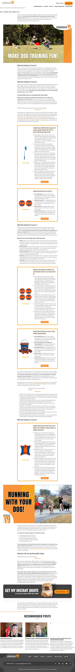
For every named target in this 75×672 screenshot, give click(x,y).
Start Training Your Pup (26, 611)
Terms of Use (26, 669)
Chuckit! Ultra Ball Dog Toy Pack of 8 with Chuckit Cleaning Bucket (44, 332)
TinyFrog (54, 669)
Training (32, 611)
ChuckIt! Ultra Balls (21, 118)
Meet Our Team (58, 656)
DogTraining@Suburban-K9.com (23, 663)
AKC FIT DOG (26, 383)
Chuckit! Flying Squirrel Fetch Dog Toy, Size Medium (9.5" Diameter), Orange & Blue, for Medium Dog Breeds (44, 428)
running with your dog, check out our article (39, 548)
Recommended (32, 669)
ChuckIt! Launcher (37, 118)
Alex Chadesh (7, 611)
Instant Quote (68, 3)
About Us (43, 656)
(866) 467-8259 (59, 3)
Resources (49, 656)
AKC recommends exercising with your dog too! (42, 382)
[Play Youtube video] (37, 44)
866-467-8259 (33, 594)
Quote (29, 656)
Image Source (37, 109)
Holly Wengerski (13, 611)
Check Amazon (45, 181)
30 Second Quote (60, 591)
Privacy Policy (21, 669)
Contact (66, 656)
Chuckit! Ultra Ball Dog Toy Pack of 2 (42, 191)
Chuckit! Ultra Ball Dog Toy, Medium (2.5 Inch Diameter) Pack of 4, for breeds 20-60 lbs (44, 271)
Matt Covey (19, 611)
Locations (36, 656)
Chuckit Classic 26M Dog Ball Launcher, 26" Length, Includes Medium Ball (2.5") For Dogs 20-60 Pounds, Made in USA (44, 130)
